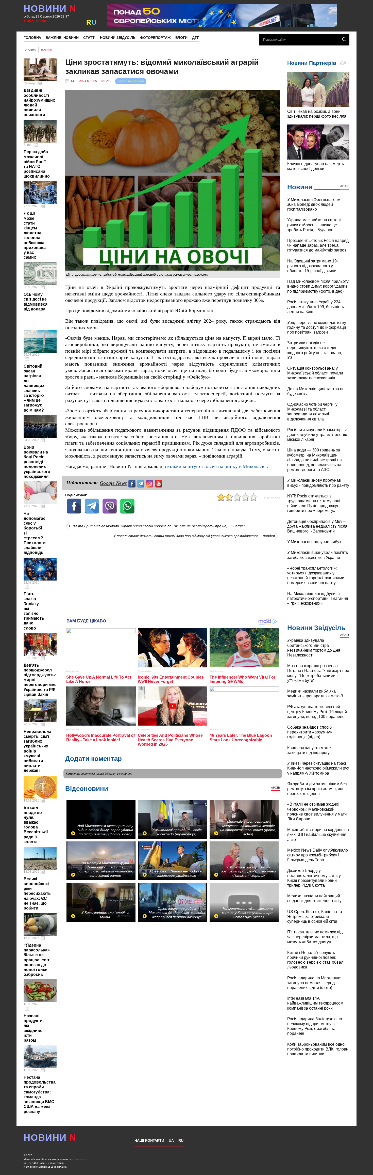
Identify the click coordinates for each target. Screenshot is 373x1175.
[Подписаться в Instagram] (150, 483)
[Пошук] (344, 39)
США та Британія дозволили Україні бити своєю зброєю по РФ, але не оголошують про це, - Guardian (157, 526)
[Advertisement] (172, 576)
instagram (125, 773)
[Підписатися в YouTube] (159, 483)
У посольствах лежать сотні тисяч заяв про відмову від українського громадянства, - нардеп (194, 536)
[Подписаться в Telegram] (141, 483)
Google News (113, 483)
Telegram (110, 773)
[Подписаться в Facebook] (132, 483)
